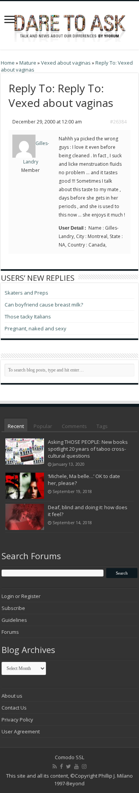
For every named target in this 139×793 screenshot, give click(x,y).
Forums (10, 631)
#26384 (118, 121)
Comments (74, 426)
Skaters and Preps (26, 292)
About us (12, 695)
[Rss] (55, 766)
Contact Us (14, 707)
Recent (16, 426)
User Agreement (21, 731)
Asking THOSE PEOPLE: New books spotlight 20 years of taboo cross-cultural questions (88, 448)
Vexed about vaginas (66, 62)
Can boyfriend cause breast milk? (44, 304)
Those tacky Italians (28, 316)
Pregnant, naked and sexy (35, 328)
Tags (102, 426)
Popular (43, 426)
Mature (27, 62)
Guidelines (14, 619)
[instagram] (84, 766)
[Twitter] (68, 766)
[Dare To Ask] (69, 23)
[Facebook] (61, 766)
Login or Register (21, 596)
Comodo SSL (69, 757)
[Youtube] (76, 766)
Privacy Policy (17, 719)
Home (8, 62)
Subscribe (13, 608)
